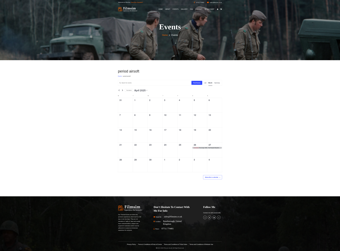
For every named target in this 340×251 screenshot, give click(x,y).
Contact (198, 9)
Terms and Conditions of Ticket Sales (175, 244)
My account (209, 9)
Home (165, 35)
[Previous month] (119, 90)
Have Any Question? (137, 2)
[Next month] (122, 90)
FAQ (191, 9)
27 (210, 144)
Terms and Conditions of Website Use (201, 244)
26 (195, 144)
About (167, 9)
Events (175, 9)
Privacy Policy (131, 244)
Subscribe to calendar (211, 177)
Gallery (184, 9)
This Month (129, 90)
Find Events (196, 83)
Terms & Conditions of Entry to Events (150, 244)
